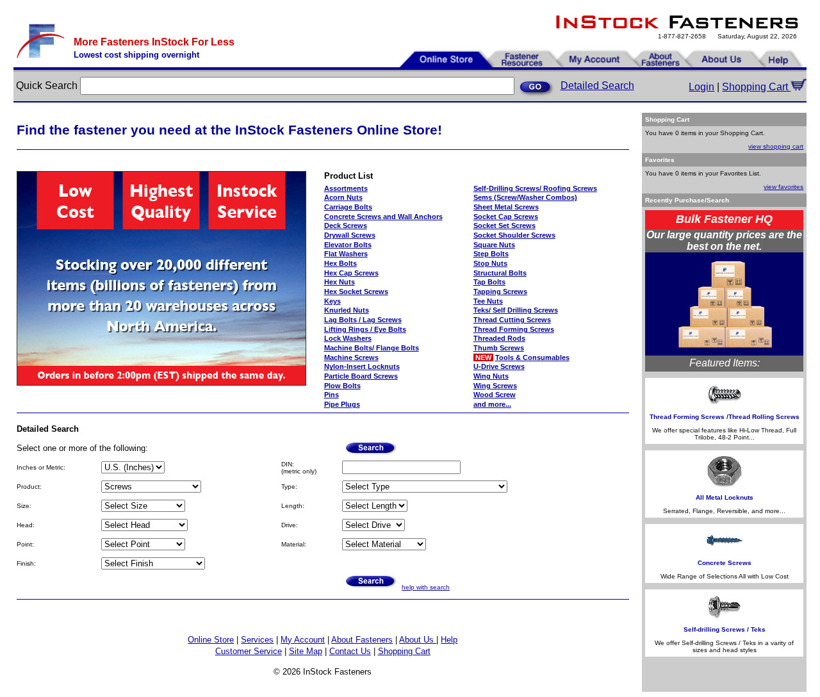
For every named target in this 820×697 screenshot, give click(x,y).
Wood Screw (494, 394)
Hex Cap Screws (351, 273)
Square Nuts (494, 245)
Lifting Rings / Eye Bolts (365, 329)
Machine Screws (351, 357)
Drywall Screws (349, 235)
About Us (417, 639)
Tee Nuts (488, 301)
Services (257, 639)
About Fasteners (362, 639)
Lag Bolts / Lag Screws (363, 320)
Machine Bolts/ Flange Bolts (371, 348)
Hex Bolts (340, 263)
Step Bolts (491, 254)
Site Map (305, 651)
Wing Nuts (491, 376)
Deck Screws (345, 225)
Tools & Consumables (532, 357)
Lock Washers (348, 338)
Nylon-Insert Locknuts (362, 366)
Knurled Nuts (346, 310)
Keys (332, 301)
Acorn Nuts (343, 197)
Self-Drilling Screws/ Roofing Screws (535, 188)
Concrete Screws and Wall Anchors (383, 216)
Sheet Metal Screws (506, 207)
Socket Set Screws (504, 225)
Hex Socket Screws (356, 291)
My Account (303, 639)
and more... (492, 404)
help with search (426, 587)
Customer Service (248, 651)
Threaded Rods (499, 338)
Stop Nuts (490, 263)
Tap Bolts (489, 282)
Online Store (211, 639)
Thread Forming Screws (513, 329)
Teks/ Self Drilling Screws (515, 310)
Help (449, 639)
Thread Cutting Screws (512, 320)
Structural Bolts (500, 273)
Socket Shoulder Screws (514, 235)
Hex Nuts (339, 282)
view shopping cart (775, 146)
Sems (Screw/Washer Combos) (525, 197)
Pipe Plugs (342, 404)
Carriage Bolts (348, 207)
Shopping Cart (756, 86)
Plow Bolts (342, 386)
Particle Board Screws (361, 376)
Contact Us (350, 651)
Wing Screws (495, 386)
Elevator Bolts (348, 245)
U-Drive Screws (499, 366)
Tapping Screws (500, 291)
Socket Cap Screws (505, 216)
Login (701, 86)
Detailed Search (597, 85)
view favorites (783, 186)
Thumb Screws (498, 348)
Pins (331, 394)
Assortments (346, 188)
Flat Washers (346, 254)
